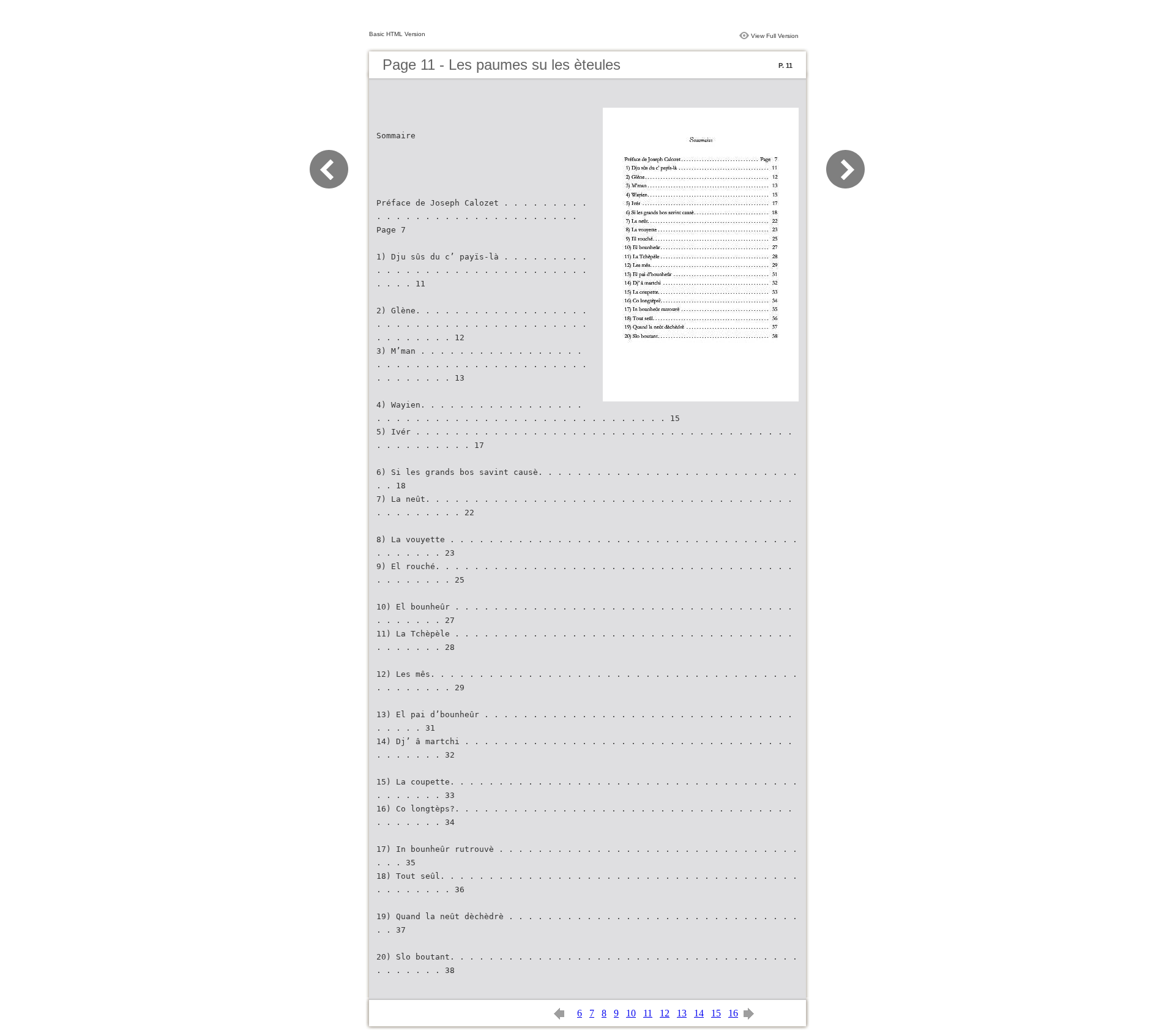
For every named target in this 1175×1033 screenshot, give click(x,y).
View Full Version (775, 35)
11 (647, 1013)
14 (699, 1013)
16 (733, 1013)
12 (665, 1013)
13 (682, 1013)
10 (631, 1013)
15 (716, 1013)
